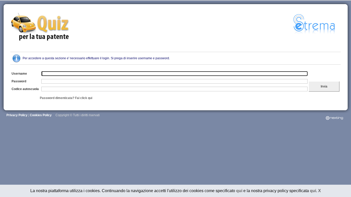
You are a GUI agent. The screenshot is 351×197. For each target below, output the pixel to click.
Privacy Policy (16, 115)
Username (19, 73)
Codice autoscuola (25, 89)
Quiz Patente (40, 27)
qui (239, 191)
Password (19, 81)
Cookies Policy (41, 115)
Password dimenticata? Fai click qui (66, 98)
